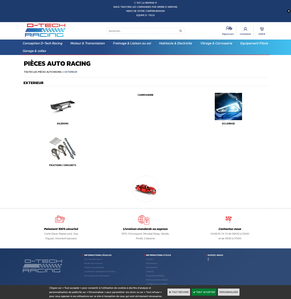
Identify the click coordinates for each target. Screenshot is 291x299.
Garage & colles (34, 50)
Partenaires (151, 263)
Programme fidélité (155, 275)
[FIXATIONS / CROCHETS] (62, 161)
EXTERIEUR (71, 72)
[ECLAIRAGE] (228, 119)
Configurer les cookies (157, 284)
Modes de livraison (93, 263)
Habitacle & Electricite (175, 43)
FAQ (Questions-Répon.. (157, 279)
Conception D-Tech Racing (42, 43)
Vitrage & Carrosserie (216, 43)
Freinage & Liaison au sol (132, 43)
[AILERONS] (62, 119)
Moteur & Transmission (87, 43)
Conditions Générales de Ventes (99, 271)
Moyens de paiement (94, 267)
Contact (150, 259)
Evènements (152, 267)
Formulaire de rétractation (97, 275)
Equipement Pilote (254, 43)
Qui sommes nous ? (93, 259)
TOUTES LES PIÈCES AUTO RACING (43, 72)
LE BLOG (150, 271)
